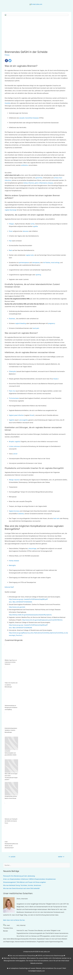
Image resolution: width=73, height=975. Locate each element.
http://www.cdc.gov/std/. (17, 607)
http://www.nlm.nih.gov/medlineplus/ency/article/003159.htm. (42, 620)
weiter (61, 856)
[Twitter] (9, 60)
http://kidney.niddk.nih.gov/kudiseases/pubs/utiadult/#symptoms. (30, 615)
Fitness (7, 55)
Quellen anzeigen (10, 592)
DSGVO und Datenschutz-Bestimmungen (50, 955)
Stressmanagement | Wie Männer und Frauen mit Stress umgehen (24, 882)
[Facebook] (6, 60)
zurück (12, 856)
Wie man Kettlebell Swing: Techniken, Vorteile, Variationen (22, 885)
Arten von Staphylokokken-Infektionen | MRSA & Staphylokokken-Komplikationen (29, 879)
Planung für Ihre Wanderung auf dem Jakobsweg (19, 876)
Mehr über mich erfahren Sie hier (14, 920)
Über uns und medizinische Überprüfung (22, 955)
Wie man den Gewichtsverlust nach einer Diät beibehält (21, 888)
